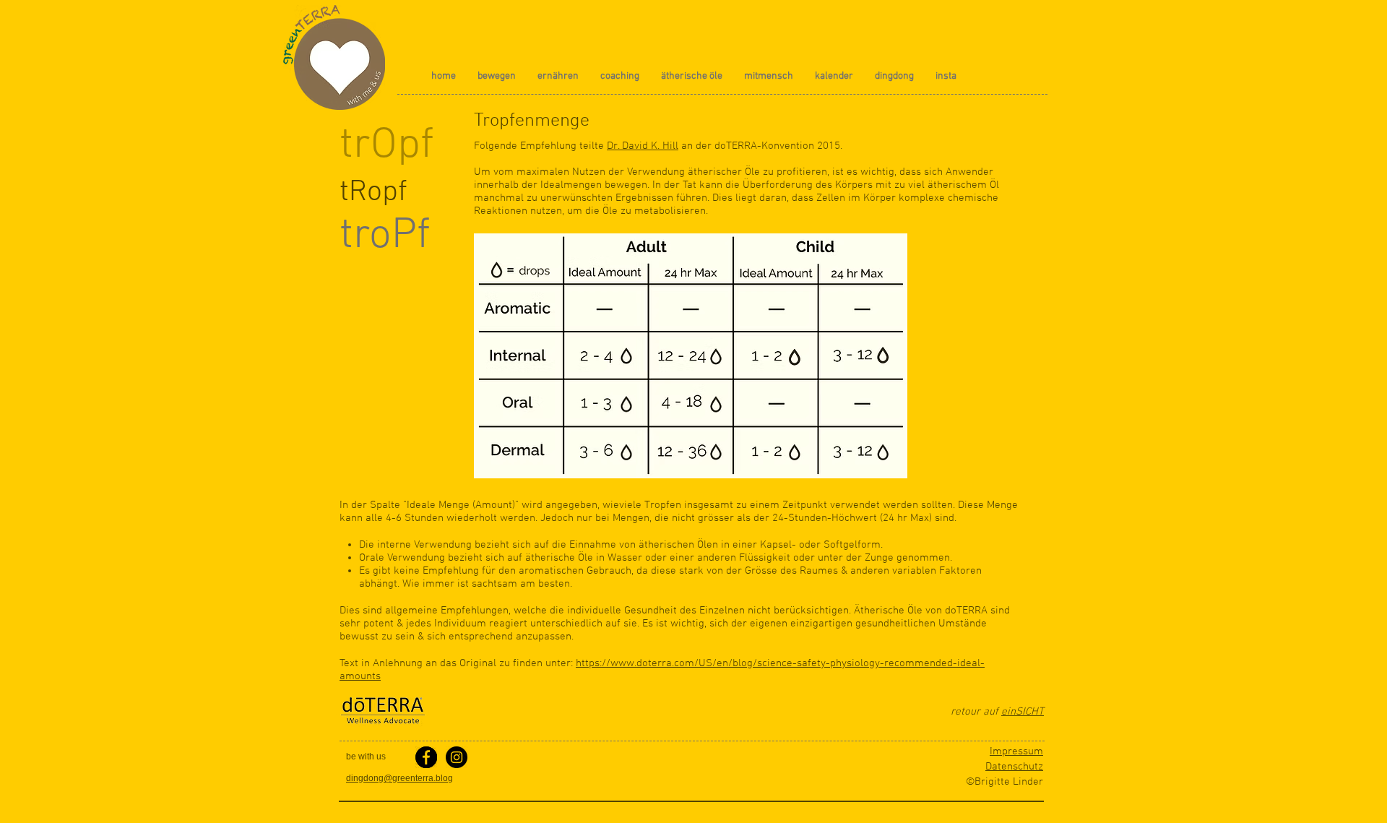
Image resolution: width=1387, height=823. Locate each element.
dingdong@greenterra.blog (399, 778)
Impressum (1016, 751)
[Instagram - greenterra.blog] (456, 757)
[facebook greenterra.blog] (426, 757)
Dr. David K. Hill (642, 145)
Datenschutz (1014, 766)
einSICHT (1022, 711)
